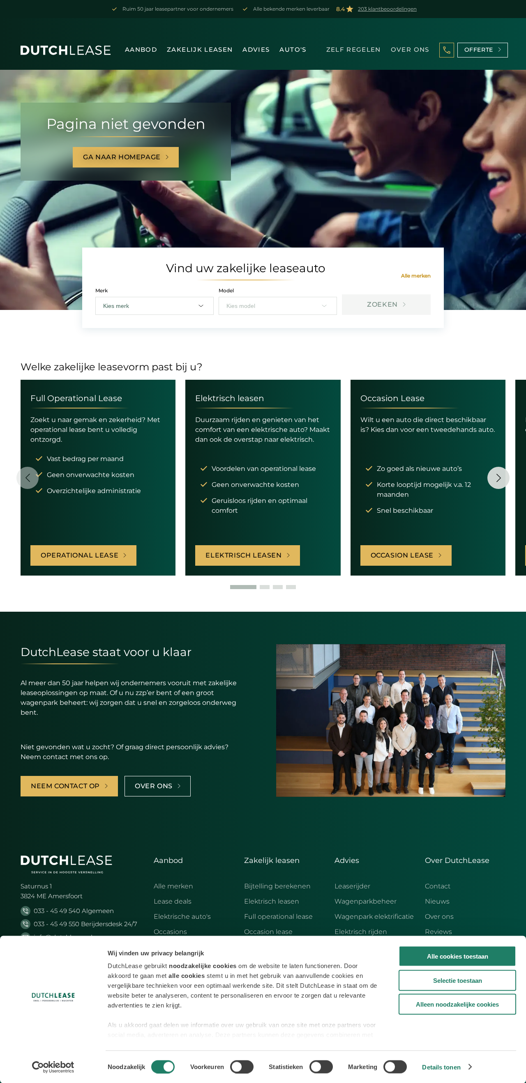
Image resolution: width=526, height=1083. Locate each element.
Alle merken (416, 276)
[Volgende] (498, 478)
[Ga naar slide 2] (265, 587)
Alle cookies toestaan (457, 956)
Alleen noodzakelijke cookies (457, 1004)
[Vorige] (27, 478)
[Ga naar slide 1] (243, 587)
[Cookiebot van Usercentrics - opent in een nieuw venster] (53, 1067)
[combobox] (154, 306)
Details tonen (441, 1066)
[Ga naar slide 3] (278, 587)
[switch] (242, 1066)
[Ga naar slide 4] (291, 587)
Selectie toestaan (457, 980)
